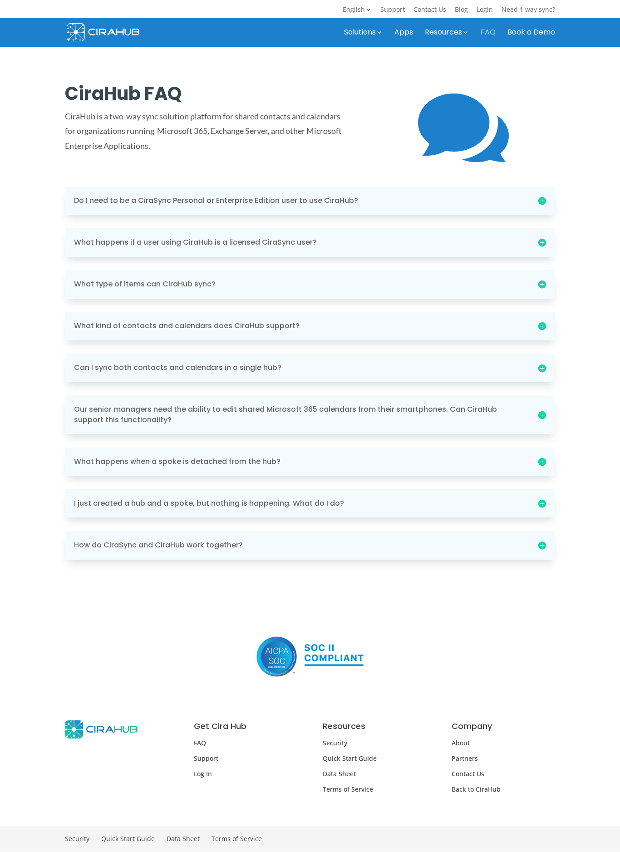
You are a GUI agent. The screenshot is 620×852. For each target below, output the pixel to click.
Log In (203, 773)
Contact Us (429, 10)
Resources (443, 33)
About (461, 743)
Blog (461, 10)
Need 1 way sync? (528, 10)
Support (392, 10)
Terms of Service (348, 789)
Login (485, 10)
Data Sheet (339, 773)
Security (335, 743)
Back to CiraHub (476, 789)
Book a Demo (531, 33)
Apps (403, 33)
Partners (465, 758)
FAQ (488, 33)
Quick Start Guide (350, 758)
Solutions (360, 33)
